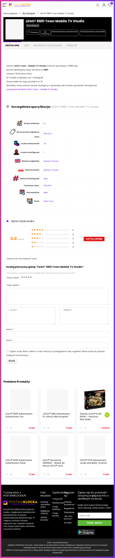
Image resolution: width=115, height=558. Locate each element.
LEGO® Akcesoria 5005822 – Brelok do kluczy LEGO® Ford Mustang (54, 464)
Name (9, 329)
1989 (46, 192)
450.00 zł (48, 133)
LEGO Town (48, 201)
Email (9, 340)
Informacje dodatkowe (48, 45)
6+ (45, 123)
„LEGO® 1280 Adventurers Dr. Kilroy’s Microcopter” (56, 415)
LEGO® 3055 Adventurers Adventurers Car (18, 415)
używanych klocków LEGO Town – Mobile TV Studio (32, 89)
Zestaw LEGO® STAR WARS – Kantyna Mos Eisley (90, 416)
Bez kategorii (29, 13)
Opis (26, 45)
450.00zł (47, 185)
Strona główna (10, 13)
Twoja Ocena (12, 277)
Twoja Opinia (13, 285)
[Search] (97, 5)
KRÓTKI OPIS (12, 45)
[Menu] (4, 5)
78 (45, 143)
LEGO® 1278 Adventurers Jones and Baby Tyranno (93, 462)
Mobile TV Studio (51, 161)
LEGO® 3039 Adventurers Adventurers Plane (18, 462)
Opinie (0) (72, 45)
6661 (46, 178)
